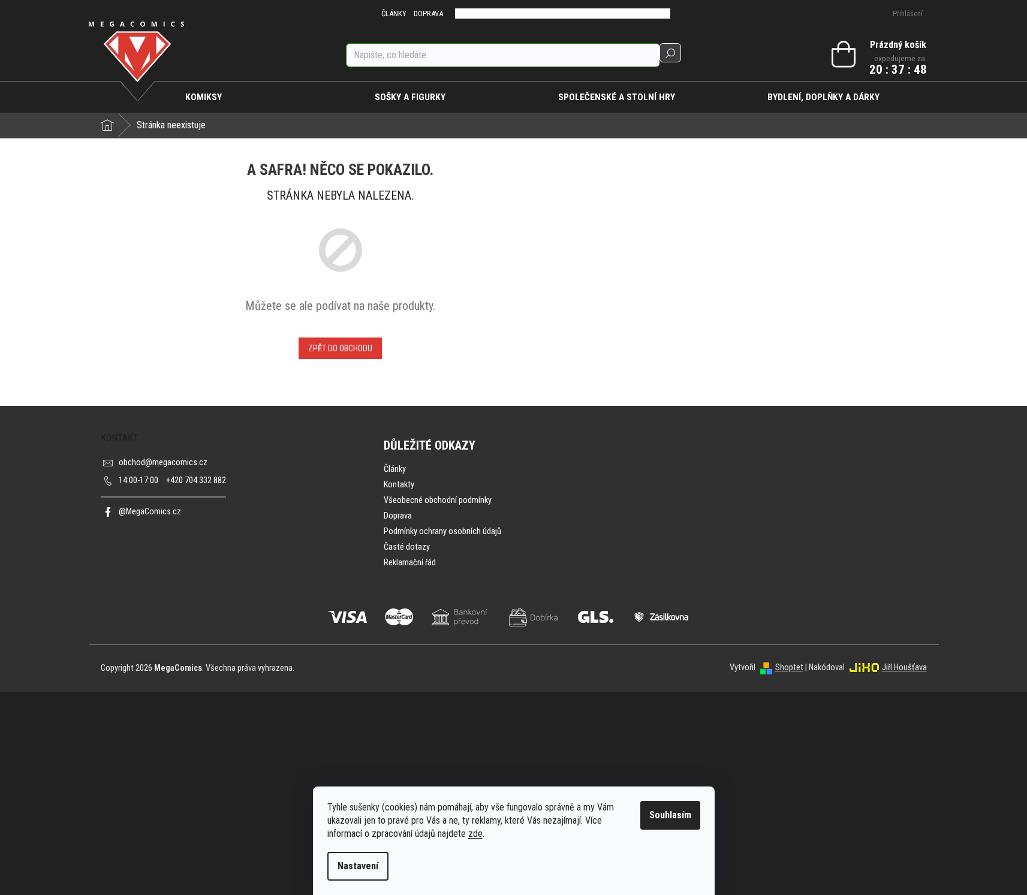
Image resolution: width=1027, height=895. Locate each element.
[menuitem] (204, 97)
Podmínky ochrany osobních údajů (442, 531)
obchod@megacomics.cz (163, 462)
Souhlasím (670, 815)
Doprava (398, 516)
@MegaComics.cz (150, 512)
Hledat (670, 52)
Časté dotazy (407, 547)
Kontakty (399, 485)
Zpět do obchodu (340, 348)
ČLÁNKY (393, 13)
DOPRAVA (428, 13)
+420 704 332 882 (172, 480)
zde (475, 833)
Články (395, 469)
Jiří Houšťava (904, 667)
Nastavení (358, 866)
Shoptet (789, 667)
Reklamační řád (410, 563)
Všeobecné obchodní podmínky (438, 500)
